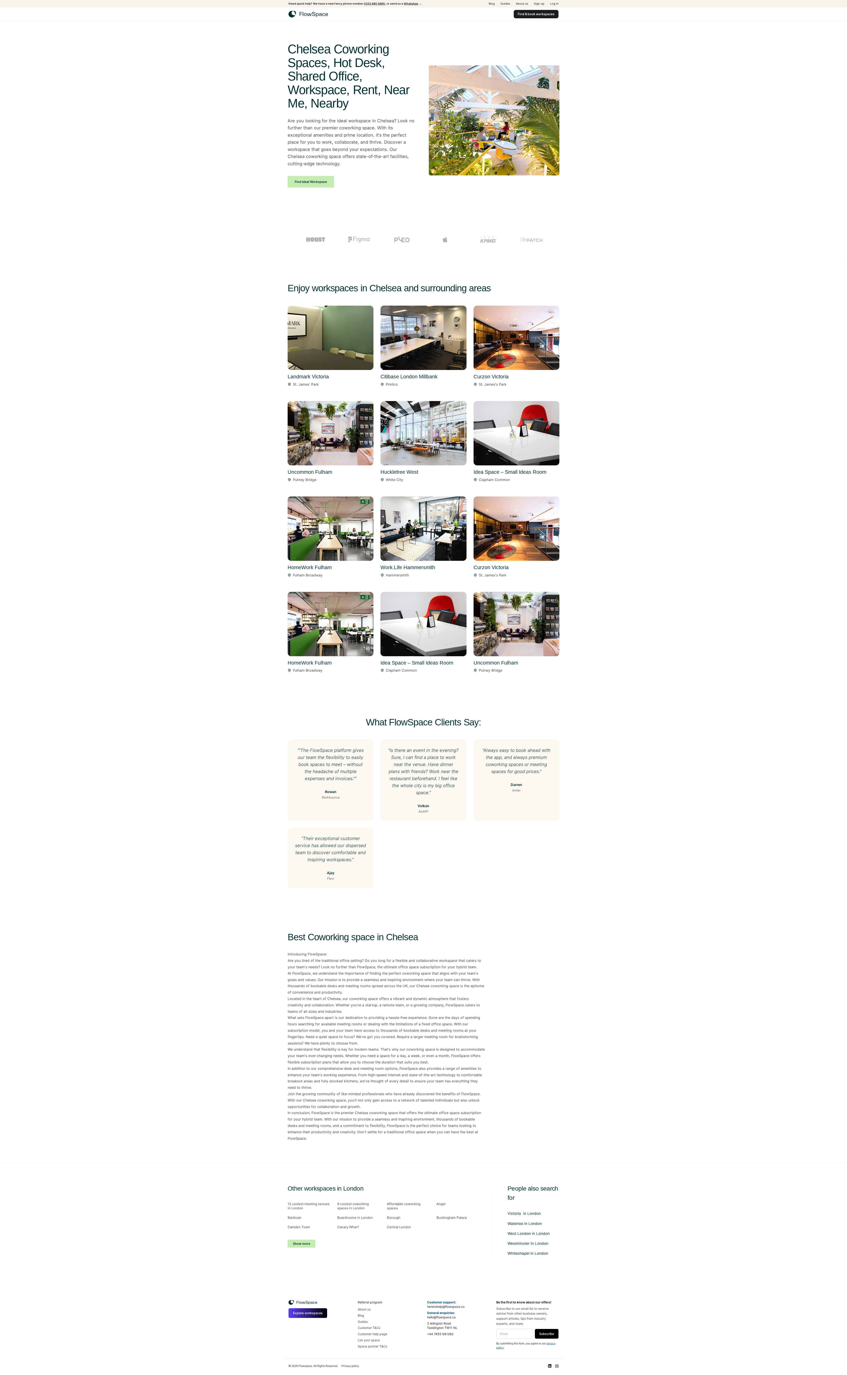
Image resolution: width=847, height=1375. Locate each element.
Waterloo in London (525, 1223)
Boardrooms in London (355, 1218)
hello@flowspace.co (441, 1317)
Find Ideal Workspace (311, 182)
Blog (492, 3)
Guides (505, 3)
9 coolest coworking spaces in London (353, 1206)
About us (522, 3)
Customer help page (372, 1334)
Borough (393, 1218)
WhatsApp (411, 3)
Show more (301, 1243)
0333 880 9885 (374, 3)
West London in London (529, 1233)
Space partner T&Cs (372, 1346)
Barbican (294, 1218)
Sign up (539, 3)
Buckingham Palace (452, 1218)
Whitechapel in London (528, 1253)
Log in (554, 3)
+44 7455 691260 (440, 1334)
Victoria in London (524, 1213)
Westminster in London (528, 1243)
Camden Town (299, 1227)
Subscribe (546, 1334)
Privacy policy (350, 1366)
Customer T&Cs (369, 1328)
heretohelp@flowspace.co (446, 1306)
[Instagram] (556, 1366)
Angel (441, 1204)
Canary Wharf (348, 1227)
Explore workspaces (308, 1313)
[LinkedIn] (549, 1366)
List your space (369, 1340)
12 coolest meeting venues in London (309, 1206)
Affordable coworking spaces (403, 1206)
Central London (399, 1227)
